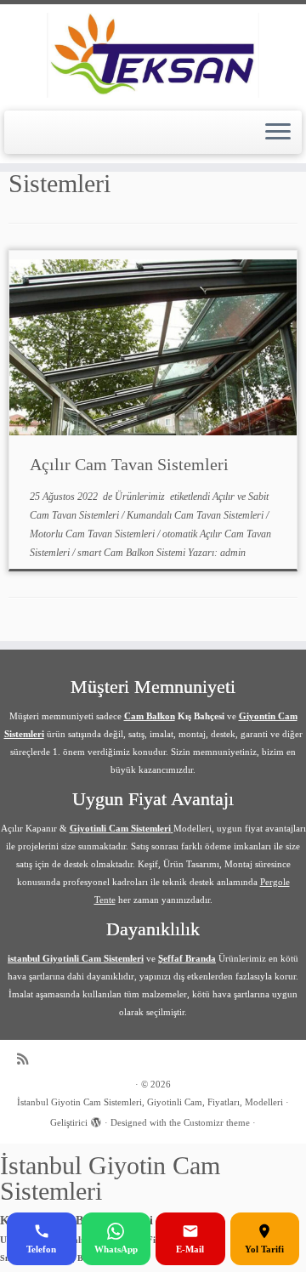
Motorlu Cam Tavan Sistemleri (93, 534)
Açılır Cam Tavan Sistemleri (129, 464)
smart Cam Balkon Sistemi (132, 553)
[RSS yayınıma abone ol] (27, 1059)
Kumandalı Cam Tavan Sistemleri (196, 515)
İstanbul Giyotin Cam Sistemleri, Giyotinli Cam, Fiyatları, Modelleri (150, 1102)
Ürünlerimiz (141, 497)
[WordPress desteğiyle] (96, 1120)
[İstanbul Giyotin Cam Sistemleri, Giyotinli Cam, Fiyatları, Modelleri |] (153, 55)
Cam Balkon (149, 716)
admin (233, 553)
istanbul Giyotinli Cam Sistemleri (76, 958)
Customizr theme (217, 1122)
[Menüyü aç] (278, 132)
